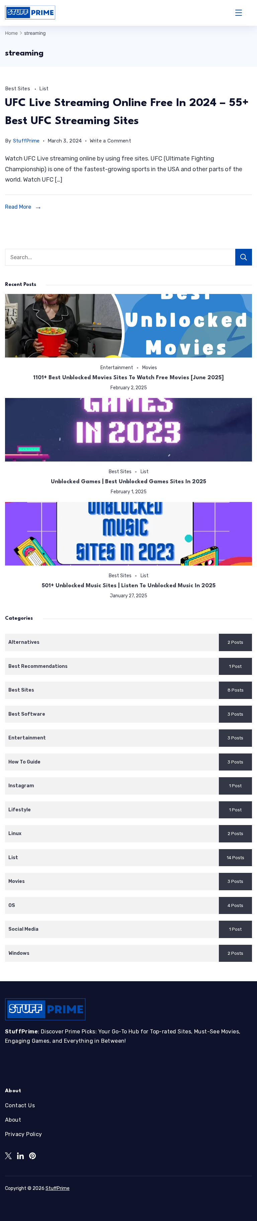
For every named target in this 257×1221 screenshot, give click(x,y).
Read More (18, 207)
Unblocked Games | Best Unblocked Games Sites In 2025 (128, 482)
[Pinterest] (32, 1155)
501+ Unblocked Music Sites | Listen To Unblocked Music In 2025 (129, 586)
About (13, 1120)
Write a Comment (111, 141)
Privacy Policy (23, 1134)
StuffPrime (58, 1188)
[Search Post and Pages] (249, 12)
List (44, 89)
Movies (149, 367)
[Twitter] (8, 1155)
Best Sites (18, 89)
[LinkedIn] (20, 1155)
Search (243, 257)
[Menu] (238, 12)
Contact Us (20, 1105)
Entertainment (116, 367)
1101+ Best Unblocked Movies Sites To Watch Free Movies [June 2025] (128, 378)
